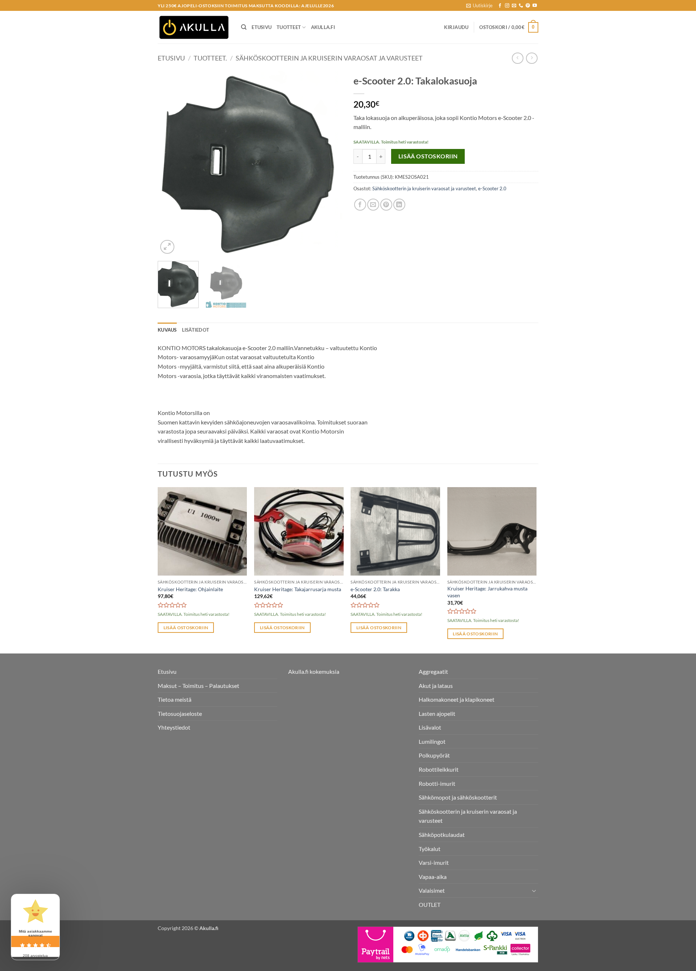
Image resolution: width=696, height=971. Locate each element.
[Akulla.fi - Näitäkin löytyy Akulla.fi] (194, 27)
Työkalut (429, 848)
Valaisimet (432, 890)
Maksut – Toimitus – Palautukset (198, 685)
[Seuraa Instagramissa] (507, 5)
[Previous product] (531, 58)
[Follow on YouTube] (535, 5)
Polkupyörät (434, 755)
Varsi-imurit (434, 862)
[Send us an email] (514, 5)
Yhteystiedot (174, 727)
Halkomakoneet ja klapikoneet (456, 699)
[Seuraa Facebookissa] (500, 5)
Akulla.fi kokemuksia (313, 671)
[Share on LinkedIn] (399, 205)
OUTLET (429, 904)
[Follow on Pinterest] (528, 5)
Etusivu (262, 27)
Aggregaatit (433, 671)
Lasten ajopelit (437, 713)
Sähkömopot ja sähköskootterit (458, 797)
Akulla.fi (323, 27)
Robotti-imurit (437, 783)
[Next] (329, 163)
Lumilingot (432, 741)
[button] (479, 5)
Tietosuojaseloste (180, 713)
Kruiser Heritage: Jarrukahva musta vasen (487, 591)
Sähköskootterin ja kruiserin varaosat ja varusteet (329, 58)
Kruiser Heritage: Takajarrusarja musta (297, 589)
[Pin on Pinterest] (386, 205)
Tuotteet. (210, 58)
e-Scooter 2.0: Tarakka (375, 589)
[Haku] (243, 27)
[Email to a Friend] (373, 205)
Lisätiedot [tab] (196, 330)
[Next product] (517, 58)
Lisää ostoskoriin (428, 156)
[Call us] (521, 5)
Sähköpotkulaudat (442, 834)
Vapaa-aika (433, 876)
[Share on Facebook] (360, 205)
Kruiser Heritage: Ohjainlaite (190, 589)
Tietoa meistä (174, 699)
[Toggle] (534, 890)
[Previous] (170, 163)
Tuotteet (289, 27)
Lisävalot (430, 727)
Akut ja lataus (436, 685)
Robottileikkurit (439, 769)
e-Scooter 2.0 (492, 188)
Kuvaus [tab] (167, 330)
